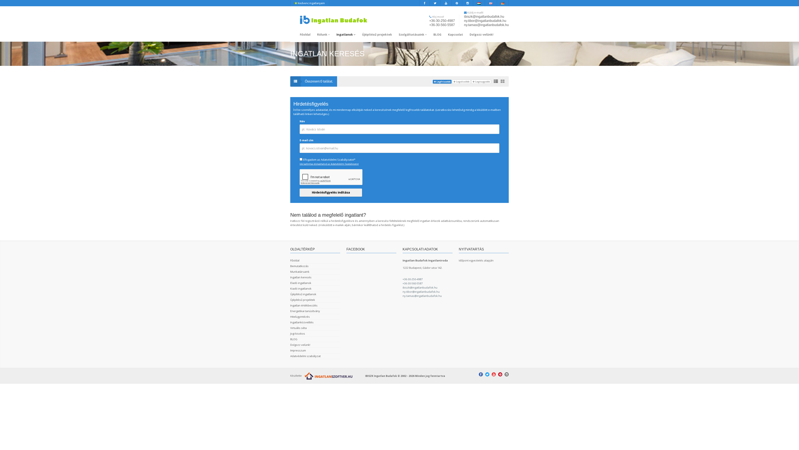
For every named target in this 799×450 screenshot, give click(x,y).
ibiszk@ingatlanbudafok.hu (484, 16)
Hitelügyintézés (300, 317)
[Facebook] (425, 3)
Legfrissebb (443, 81)
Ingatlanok (344, 34)
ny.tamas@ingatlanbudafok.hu (486, 25)
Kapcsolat (455, 34)
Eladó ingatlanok (300, 283)
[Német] (503, 3)
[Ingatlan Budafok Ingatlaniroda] (333, 18)
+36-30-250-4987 (442, 20)
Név (302, 121)
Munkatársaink (299, 272)
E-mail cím (306, 140)
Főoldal (305, 34)
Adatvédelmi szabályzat (305, 356)
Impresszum (298, 350)
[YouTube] (446, 3)
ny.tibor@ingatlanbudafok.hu (485, 20)
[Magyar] (479, 3)
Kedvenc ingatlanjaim (311, 3)
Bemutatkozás (299, 266)
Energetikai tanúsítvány (305, 311)
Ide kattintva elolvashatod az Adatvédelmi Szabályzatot (329, 163)
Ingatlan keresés (300, 277)
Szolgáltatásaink (411, 34)
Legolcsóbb (462, 81)
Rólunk (322, 34)
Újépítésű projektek (377, 34)
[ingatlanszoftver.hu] (327, 375)
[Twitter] (435, 3)
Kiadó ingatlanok (300, 288)
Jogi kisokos (297, 333)
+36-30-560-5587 (442, 25)
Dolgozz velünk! (481, 34)
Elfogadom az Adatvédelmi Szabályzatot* (329, 159)
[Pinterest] (457, 3)
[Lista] (496, 81)
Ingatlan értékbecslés (304, 305)
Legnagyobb (482, 81)
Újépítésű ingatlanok (303, 294)
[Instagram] (467, 3)
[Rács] (503, 81)
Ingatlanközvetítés (302, 322)
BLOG (437, 34)
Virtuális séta (298, 328)
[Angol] (491, 3)
